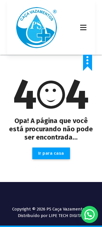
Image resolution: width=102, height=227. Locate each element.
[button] (89, 214)
